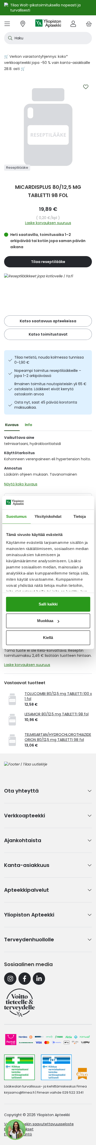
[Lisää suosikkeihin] (86, 87)
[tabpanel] (48, 462)
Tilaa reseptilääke (48, 261)
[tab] (12, 425)
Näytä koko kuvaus (20, 484)
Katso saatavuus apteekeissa (48, 321)
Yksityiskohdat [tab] (48, 516)
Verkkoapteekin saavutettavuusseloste (39, 1124)
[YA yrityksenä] (19, 1003)
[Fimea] (19, 1067)
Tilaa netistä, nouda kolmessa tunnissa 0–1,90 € (49, 360)
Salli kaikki (48, 604)
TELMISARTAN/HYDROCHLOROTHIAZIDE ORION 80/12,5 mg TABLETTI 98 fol (58, 737)
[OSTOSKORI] (89, 23)
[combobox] (48, 38)
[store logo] (48, 23)
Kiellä (48, 637)
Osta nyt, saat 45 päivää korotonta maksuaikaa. (45, 405)
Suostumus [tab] (16, 516)
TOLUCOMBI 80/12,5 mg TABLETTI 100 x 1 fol (58, 696)
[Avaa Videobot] (15, 1129)
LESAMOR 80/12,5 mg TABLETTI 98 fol (57, 714)
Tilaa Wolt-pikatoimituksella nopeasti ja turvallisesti (45, 8)
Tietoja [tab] (79, 516)
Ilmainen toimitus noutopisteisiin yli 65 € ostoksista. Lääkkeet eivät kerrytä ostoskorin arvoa (50, 389)
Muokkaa (45, 621)
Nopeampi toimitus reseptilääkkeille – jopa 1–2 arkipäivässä (47, 373)
